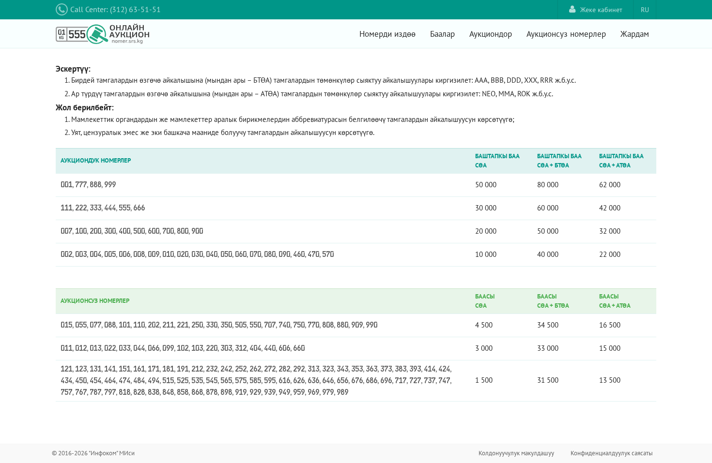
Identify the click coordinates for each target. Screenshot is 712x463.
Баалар (442, 34)
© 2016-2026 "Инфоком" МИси (93, 453)
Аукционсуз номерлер (566, 34)
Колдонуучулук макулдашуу (516, 453)
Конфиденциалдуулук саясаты (612, 453)
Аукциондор (490, 34)
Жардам (634, 34)
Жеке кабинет (601, 9)
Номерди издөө (387, 34)
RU (645, 9)
